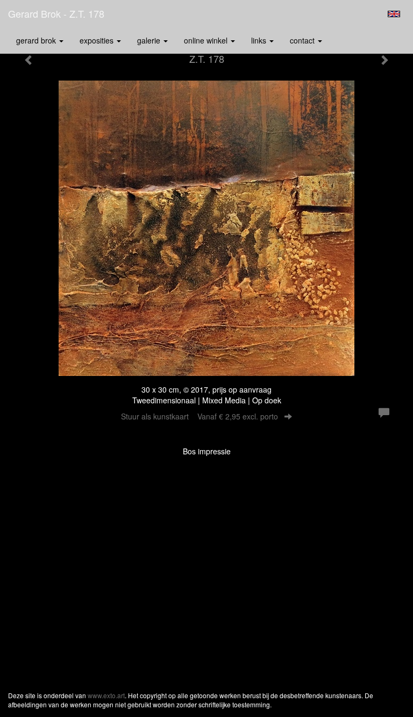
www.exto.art (106, 695)
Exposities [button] (98, 40)
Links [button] (259, 40)
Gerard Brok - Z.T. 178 (56, 13)
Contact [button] (303, 40)
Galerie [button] (149, 40)
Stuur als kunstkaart (199, 416)
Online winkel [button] (207, 40)
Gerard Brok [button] (37, 40)
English (394, 14)
